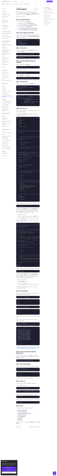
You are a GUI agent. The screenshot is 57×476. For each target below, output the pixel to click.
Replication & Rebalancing (22, 410)
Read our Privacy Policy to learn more (7, 465)
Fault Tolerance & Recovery (22, 411)
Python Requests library (25, 29)
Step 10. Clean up (46, 23)
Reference (16, 3)
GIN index (28, 14)
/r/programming (34, 208)
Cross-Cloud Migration (21, 416)
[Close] (16, 461)
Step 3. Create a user (47, 11)
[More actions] (39, 9)
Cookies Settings (9, 472)
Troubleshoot (27, 3)
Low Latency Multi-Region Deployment (24, 413)
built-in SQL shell (31, 50)
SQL (12, 3)
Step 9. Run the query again (48, 22)
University (5, 155)
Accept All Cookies (9, 467)
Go (27, 23)
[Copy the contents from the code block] (38, 40)
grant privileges (21, 75)
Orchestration (20, 418)
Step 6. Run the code (47, 16)
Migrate (8, 3)
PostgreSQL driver (24, 25)
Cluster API (21, 3)
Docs (4, 3)
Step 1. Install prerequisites (48, 8)
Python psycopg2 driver (25, 28)
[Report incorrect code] (37, 40)
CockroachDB (29, 21)
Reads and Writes (18, 7)
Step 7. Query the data (47, 18)
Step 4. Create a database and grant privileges (49, 13)
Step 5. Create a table (47, 15)
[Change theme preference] (54, 1)
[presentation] (28, 54)
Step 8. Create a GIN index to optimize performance (49, 20)
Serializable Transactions (22, 414)
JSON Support (20, 419)
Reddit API (25, 208)
